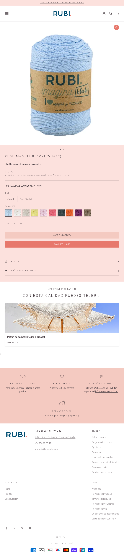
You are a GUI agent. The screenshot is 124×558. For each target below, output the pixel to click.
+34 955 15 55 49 (43, 443)
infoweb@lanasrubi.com (106, 391)
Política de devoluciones (103, 504)
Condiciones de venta (102, 472)
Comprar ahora (62, 244)
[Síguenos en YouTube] (29, 528)
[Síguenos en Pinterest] (22, 528)
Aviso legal (97, 489)
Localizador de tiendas (102, 457)
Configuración (11, 499)
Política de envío (99, 509)
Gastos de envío (99, 467)
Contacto (96, 452)
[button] (62, 3)
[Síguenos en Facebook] (6, 528)
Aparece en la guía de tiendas (105, 462)
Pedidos (8, 494)
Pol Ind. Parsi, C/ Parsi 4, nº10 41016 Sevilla (55, 437)
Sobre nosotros (99, 437)
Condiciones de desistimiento (105, 514)
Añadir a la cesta (62, 235)
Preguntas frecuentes (102, 442)
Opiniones (96, 447)
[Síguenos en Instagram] (14, 528)
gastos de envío (33, 175)
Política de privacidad (102, 494)
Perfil (7, 489)
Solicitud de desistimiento (104, 519)
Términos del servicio (101, 499)
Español (60, 537)
